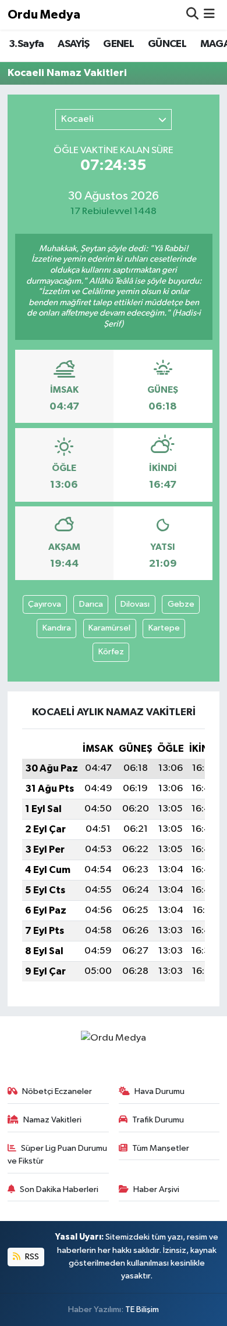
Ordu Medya (44, 15)
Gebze (181, 604)
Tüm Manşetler (160, 1148)
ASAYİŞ (73, 44)
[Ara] (192, 15)
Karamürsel (109, 628)
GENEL (118, 44)
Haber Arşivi (156, 1189)
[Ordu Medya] (113, 1038)
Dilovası (135, 604)
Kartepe (164, 628)
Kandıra (56, 628)
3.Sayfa (26, 44)
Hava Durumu (159, 1091)
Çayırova (44, 604)
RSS (31, 1256)
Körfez (111, 651)
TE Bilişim (142, 1309)
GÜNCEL (167, 44)
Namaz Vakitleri (52, 1119)
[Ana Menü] (209, 15)
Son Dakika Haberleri (59, 1189)
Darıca (91, 604)
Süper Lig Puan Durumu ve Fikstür (58, 1154)
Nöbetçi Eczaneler (57, 1091)
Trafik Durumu (158, 1119)
